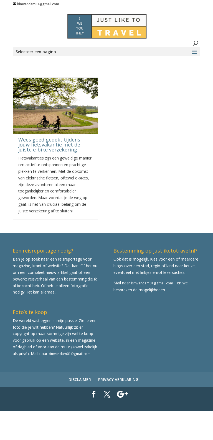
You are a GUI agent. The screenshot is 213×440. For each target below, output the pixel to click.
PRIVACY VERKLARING (118, 379)
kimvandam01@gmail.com (152, 283)
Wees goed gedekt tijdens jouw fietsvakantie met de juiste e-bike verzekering (49, 144)
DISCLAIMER (80, 379)
